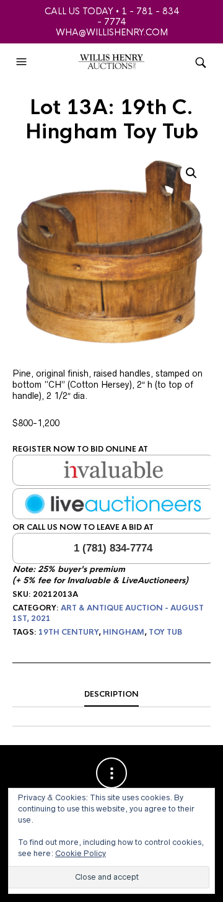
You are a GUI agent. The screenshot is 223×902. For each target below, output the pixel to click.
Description (111, 694)
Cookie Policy (80, 853)
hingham (123, 632)
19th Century (68, 632)
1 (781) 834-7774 (113, 548)
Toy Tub (165, 632)
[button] (22, 62)
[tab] (111, 695)
